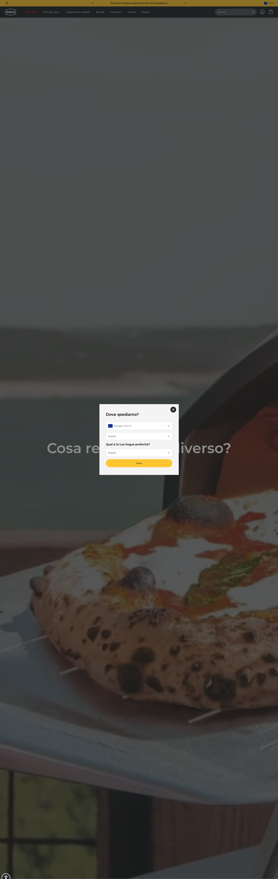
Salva (139, 463)
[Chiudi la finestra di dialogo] (173, 409)
